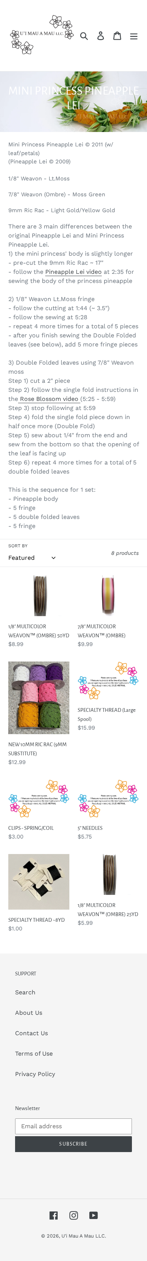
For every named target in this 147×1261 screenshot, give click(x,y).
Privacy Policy (35, 1074)
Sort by (18, 545)
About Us (28, 1012)
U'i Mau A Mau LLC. (83, 1236)
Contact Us (31, 1033)
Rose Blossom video (49, 398)
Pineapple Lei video (73, 271)
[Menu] (134, 35)
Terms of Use (34, 1053)
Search (25, 992)
